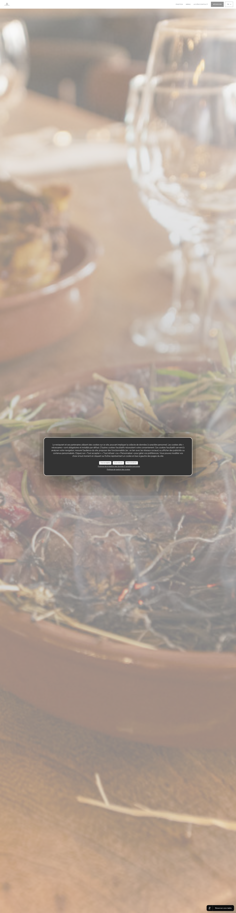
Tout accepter (105, 463)
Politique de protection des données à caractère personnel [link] (119, 466)
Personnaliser (132, 463)
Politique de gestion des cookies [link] (118, 469)
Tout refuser (118, 463)
